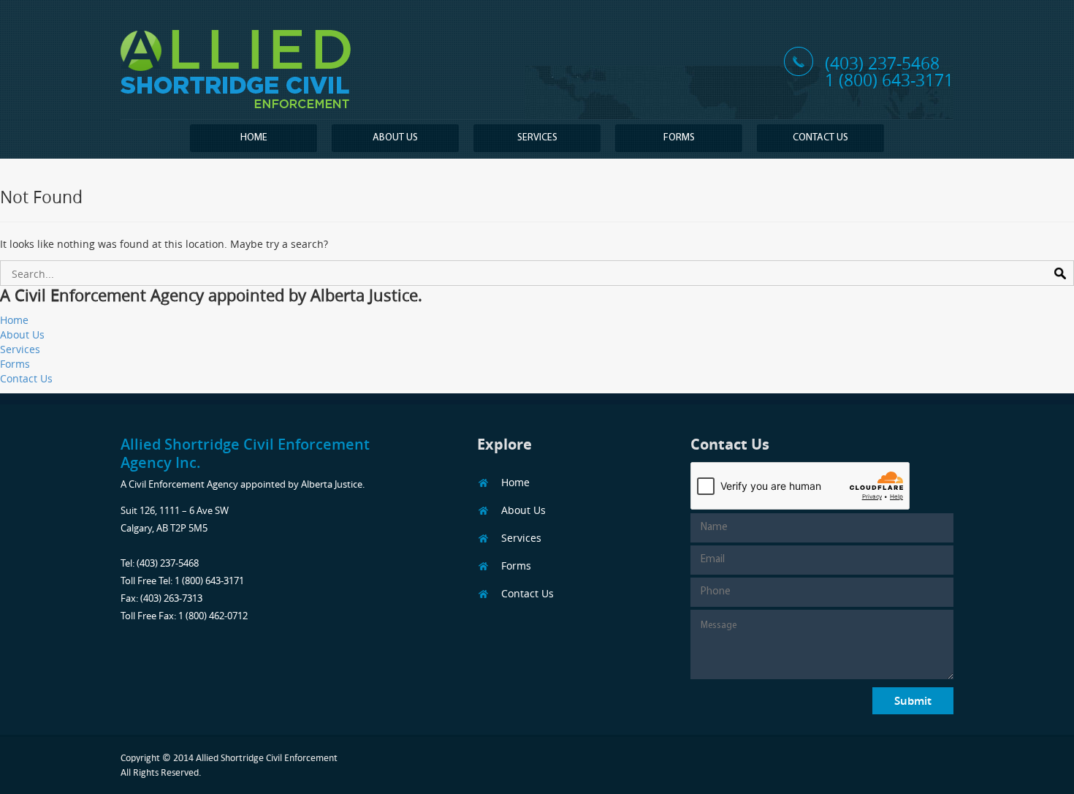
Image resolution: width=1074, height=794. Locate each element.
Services (537, 137)
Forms (679, 137)
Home (253, 137)
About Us (395, 137)
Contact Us (820, 137)
